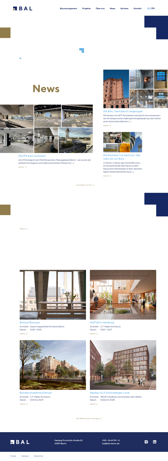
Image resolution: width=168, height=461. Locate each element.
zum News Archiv (84, 185)
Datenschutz (38, 456)
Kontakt (13, 456)
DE (148, 8)
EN (153, 8)
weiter (21, 167)
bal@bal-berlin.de (110, 443)
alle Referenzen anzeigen (88, 418)
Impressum (25, 456)
